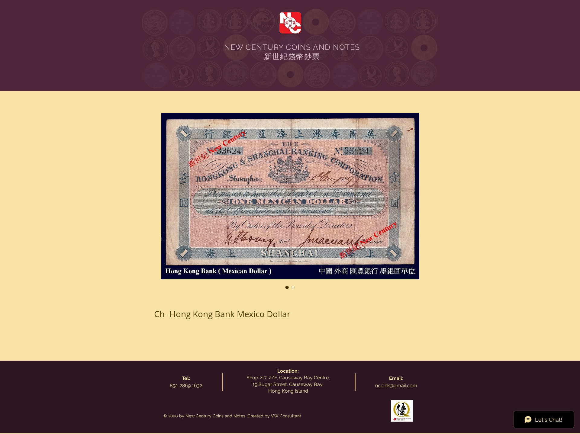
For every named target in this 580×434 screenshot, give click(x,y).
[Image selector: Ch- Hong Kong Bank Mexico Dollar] (287, 287)
